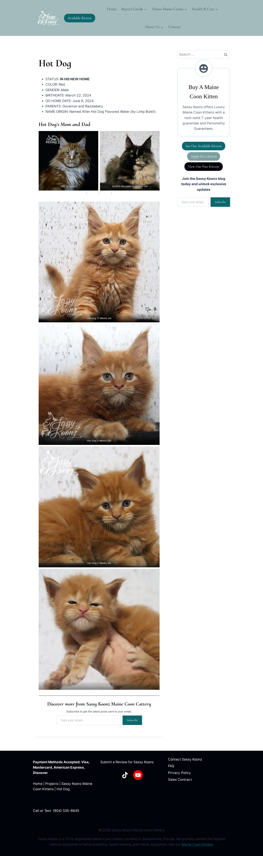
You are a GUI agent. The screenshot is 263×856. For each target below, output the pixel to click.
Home (112, 9)
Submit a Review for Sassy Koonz (127, 762)
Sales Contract (180, 780)
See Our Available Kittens (204, 146)
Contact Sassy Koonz (185, 759)
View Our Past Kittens (203, 166)
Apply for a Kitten (203, 156)
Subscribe (132, 720)
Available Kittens (80, 18)
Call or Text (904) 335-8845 (56, 811)
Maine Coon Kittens (197, 844)
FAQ (171, 766)
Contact (174, 26)
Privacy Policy (179, 773)
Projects (52, 784)
